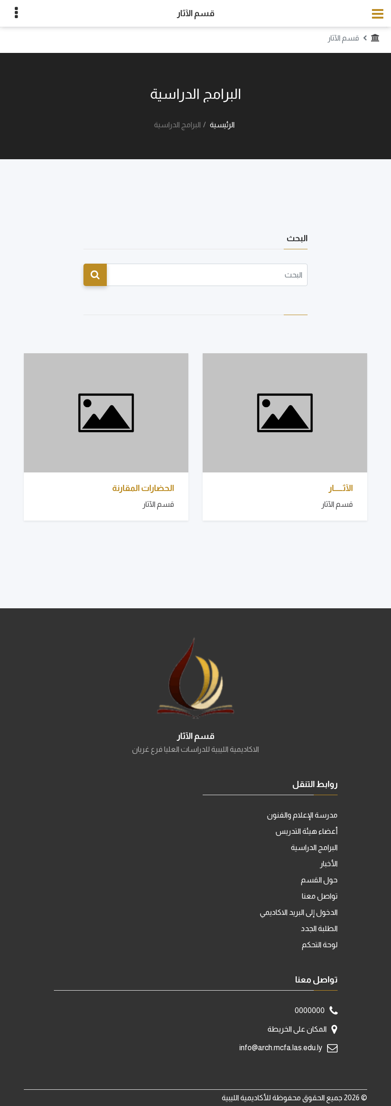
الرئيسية (222, 125)
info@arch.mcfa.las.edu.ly (280, 1048)
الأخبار (329, 864)
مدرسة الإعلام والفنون (302, 815)
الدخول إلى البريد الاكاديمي (299, 912)
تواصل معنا (320, 896)
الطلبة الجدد (319, 928)
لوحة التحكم (320, 945)
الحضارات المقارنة (143, 488)
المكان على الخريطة (297, 1029)
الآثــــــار (341, 488)
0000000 (310, 1010)
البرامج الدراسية (314, 847)
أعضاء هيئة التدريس (307, 831)
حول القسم (319, 880)
